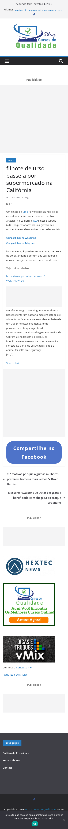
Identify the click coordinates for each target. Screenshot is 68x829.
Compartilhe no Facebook (34, 452)
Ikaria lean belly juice (15, 674)
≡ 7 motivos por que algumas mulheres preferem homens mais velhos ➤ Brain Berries (33, 479)
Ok (34, 823)
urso (25, 211)
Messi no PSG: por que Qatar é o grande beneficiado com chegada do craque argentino (34, 498)
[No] (63, 820)
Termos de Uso (12, 760)
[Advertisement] (34, 119)
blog (26, 197)
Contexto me (24, 667)
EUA (35, 220)
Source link (12, 363)
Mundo (11, 160)
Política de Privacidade (16, 753)
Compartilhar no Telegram (20, 243)
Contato (8, 767)
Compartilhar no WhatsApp (21, 237)
